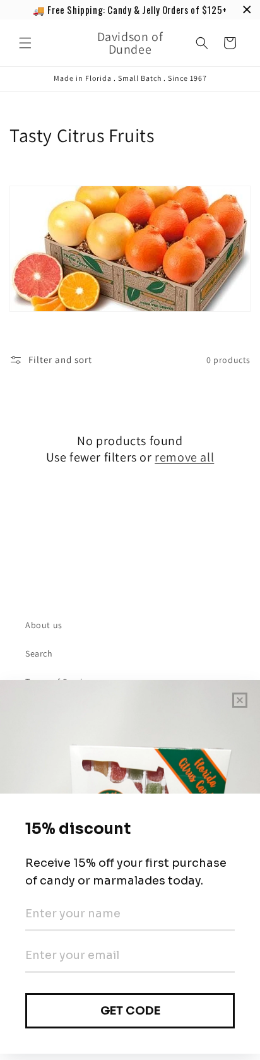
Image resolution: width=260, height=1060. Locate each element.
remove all (184, 457)
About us (43, 625)
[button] (25, 43)
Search (39, 653)
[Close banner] (247, 10)
